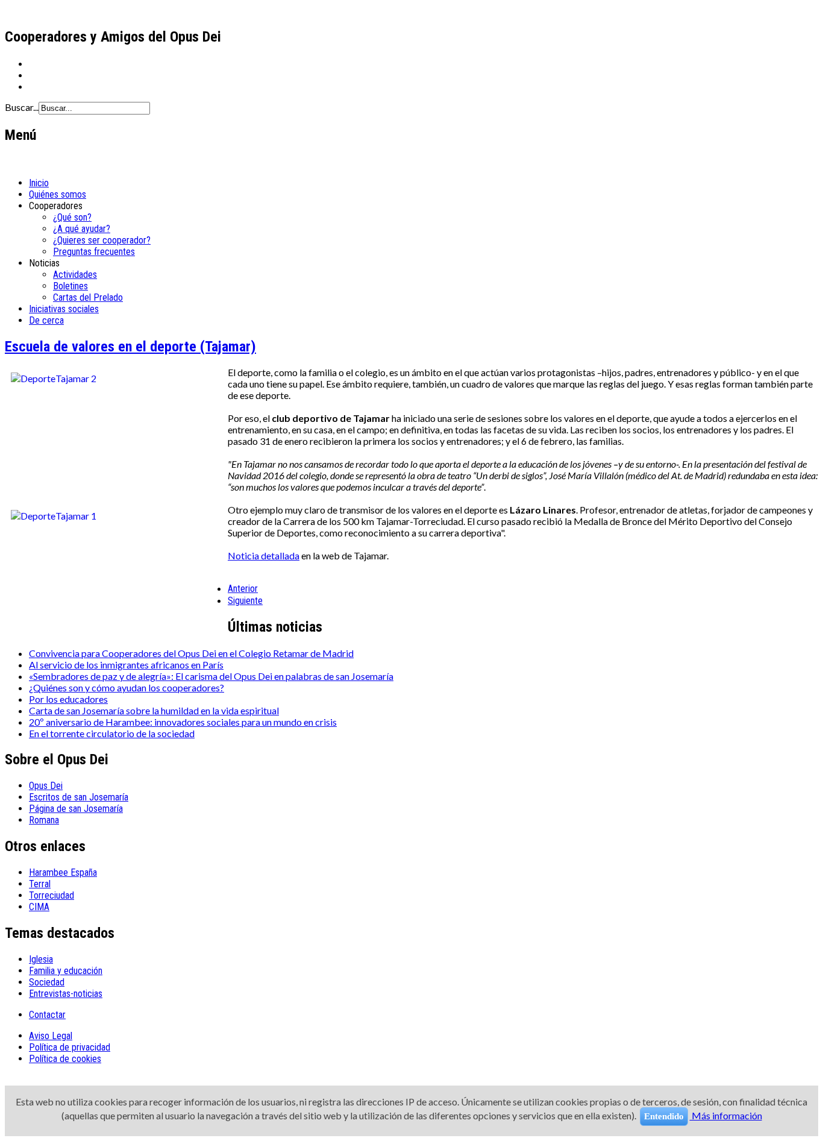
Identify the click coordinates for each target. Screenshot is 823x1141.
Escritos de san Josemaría (78, 797)
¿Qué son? (72, 217)
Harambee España (63, 872)
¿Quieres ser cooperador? (102, 240)
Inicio (39, 183)
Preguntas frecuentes (94, 251)
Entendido (664, 1116)
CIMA (39, 907)
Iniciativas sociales (64, 309)
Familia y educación (65, 970)
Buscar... (22, 107)
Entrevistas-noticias (65, 993)
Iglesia (41, 959)
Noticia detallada (263, 555)
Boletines (70, 286)
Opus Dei (46, 785)
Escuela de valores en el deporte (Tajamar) (130, 346)
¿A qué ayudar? (81, 228)
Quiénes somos (57, 194)
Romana (44, 820)
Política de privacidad (69, 1047)
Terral (40, 884)
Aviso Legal (50, 1036)
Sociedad (46, 982)
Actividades (75, 274)
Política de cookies (65, 1058)
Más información (726, 1115)
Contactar (47, 1014)
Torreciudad (51, 895)
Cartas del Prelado (88, 297)
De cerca (46, 320)
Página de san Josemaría (76, 808)
